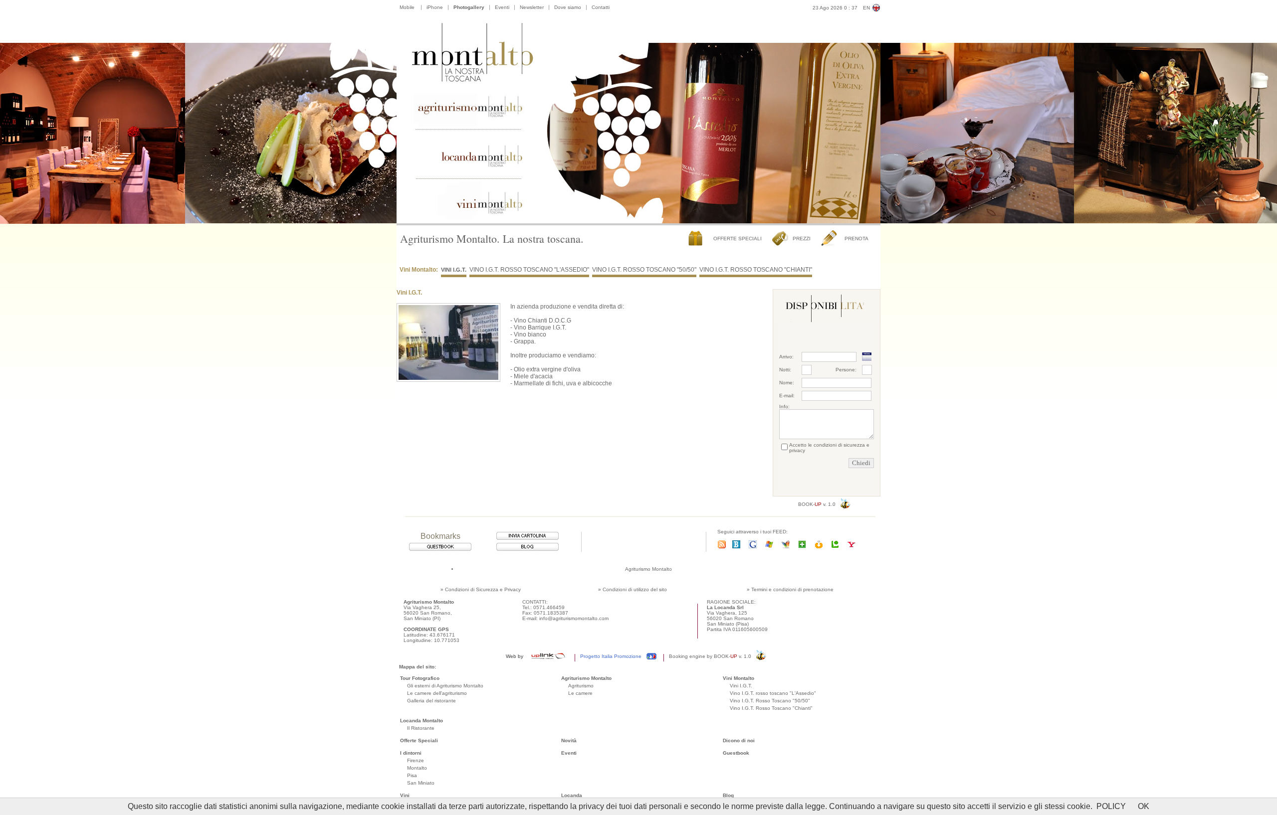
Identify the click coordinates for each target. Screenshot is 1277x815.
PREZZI (802, 238)
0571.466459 (549, 607)
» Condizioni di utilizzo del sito (632, 589)
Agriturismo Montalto (648, 569)
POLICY (1111, 806)
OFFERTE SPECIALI (737, 238)
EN (866, 7)
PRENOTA (856, 238)
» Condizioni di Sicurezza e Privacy (480, 589)
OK (1143, 806)
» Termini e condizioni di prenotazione (790, 589)
